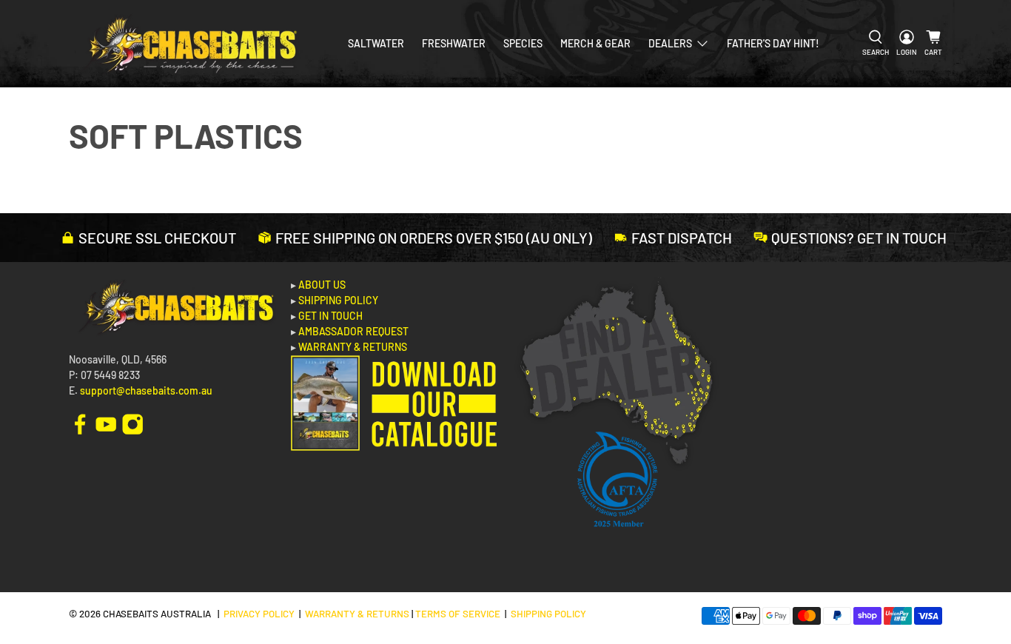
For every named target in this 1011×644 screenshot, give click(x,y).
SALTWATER (376, 43)
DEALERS (670, 43)
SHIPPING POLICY (338, 300)
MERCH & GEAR (595, 43)
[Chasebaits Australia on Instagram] (132, 422)
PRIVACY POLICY (259, 614)
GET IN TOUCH (330, 315)
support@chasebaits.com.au (146, 390)
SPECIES (523, 43)
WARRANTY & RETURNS (352, 347)
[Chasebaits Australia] (189, 44)
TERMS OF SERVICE (457, 614)
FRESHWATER (454, 43)
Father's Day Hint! (773, 43)
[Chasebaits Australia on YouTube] (106, 422)
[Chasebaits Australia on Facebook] (80, 422)
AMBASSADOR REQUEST (353, 331)
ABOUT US (322, 284)
